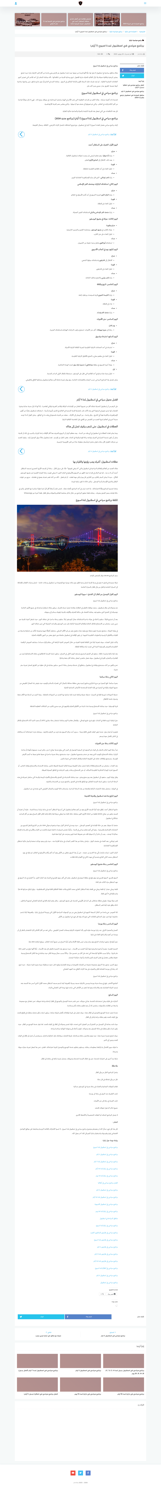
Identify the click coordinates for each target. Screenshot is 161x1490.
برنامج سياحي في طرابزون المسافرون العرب (104, 1233)
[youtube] (73, 1473)
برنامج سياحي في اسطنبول (109, 1283)
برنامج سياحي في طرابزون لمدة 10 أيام (106, 1261)
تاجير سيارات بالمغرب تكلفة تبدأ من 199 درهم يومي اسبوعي (107, 22)
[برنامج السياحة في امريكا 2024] (133, 19)
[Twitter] (80, 1473)
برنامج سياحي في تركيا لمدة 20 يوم (107, 1211)
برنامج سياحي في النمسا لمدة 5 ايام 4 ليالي (54, 22)
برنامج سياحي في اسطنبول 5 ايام (107, 1275)
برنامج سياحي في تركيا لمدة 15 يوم (107, 1176)
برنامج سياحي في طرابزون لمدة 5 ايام (106, 1254)
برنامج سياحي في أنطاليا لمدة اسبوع (106, 1268)
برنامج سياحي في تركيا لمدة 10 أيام (107, 1169)
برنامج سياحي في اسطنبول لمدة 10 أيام (105, 1197)
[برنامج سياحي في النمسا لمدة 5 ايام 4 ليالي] (53, 19)
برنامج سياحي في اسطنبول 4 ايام (107, 1190)
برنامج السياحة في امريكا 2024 (133, 24)
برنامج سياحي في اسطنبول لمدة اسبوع (105, 1147)
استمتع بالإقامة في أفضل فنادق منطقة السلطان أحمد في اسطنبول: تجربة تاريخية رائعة (80, 21)
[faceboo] (88, 1473)
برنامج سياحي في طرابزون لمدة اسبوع (106, 1240)
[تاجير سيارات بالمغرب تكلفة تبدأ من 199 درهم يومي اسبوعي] (107, 19)
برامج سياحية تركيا (135, 40)
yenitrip (140, 54)
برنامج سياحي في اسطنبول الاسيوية (106, 1204)
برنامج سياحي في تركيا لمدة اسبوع (107, 1226)
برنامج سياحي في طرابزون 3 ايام (107, 1247)
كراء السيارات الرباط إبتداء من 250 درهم (27, 22)
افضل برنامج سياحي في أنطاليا (108, 1183)
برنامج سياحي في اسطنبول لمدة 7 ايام (106, 1162)
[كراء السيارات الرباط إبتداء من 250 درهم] (27, 19)
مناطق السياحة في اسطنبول (109, 1218)
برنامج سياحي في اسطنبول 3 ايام (107, 1154)
